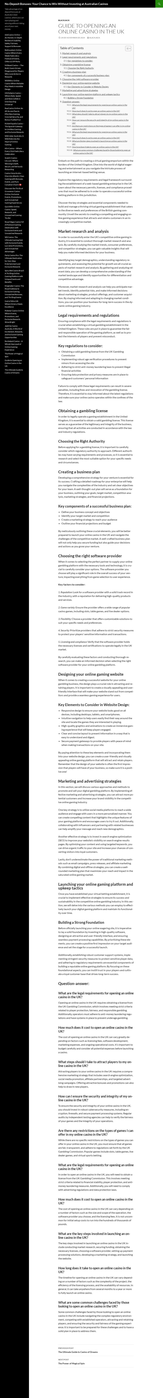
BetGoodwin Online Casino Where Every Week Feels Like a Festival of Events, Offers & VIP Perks (13, 56)
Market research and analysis (76, 53)
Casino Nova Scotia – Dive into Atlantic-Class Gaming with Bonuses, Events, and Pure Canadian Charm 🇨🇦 (14, 179)
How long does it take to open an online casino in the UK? (95, 147)
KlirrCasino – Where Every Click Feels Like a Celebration (14, 151)
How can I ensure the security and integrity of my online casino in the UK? (100, 121)
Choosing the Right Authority (80, 68)
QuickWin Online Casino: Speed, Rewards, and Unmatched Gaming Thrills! (13, 212)
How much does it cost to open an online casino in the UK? (96, 111)
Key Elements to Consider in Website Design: (88, 86)
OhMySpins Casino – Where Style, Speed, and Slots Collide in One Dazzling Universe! (13, 99)
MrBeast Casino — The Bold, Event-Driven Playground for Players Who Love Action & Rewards (14, 71)
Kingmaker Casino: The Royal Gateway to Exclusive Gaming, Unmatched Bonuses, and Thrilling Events (14, 291)
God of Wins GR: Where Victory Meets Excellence (13, 304)
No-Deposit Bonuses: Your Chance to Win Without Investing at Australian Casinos (56, 4)
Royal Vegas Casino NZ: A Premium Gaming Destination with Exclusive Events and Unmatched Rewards (14, 228)
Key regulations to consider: (80, 61)
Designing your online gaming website (81, 83)
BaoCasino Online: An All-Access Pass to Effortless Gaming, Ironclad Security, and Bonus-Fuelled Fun (14, 114)
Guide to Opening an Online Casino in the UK (13, 363)
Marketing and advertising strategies (80, 90)
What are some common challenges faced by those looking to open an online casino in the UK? (101, 151)
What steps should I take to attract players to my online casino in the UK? (100, 115)
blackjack (64, 20)
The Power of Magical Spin (71, 1361)
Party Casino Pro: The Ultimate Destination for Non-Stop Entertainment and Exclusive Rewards (14, 261)
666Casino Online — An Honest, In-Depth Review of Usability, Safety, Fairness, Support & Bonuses (13, 40)
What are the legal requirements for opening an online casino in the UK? (99, 106)
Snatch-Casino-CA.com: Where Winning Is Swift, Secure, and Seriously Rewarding (13, 164)
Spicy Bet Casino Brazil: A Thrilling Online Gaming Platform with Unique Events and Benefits (14, 276)
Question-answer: (71, 101)
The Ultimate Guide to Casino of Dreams (78, 1350)
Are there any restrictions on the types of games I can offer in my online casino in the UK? (101, 127)
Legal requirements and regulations (79, 57)
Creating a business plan (74, 71)
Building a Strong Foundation (80, 98)
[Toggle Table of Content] (126, 48)
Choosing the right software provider (80, 79)
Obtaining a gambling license (76, 64)
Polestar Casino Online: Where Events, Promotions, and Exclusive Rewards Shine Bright (14, 316)
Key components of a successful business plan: (88, 75)
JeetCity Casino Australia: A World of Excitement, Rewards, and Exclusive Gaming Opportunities (14, 332)
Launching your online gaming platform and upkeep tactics (91, 94)
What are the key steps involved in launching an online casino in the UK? (99, 142)
